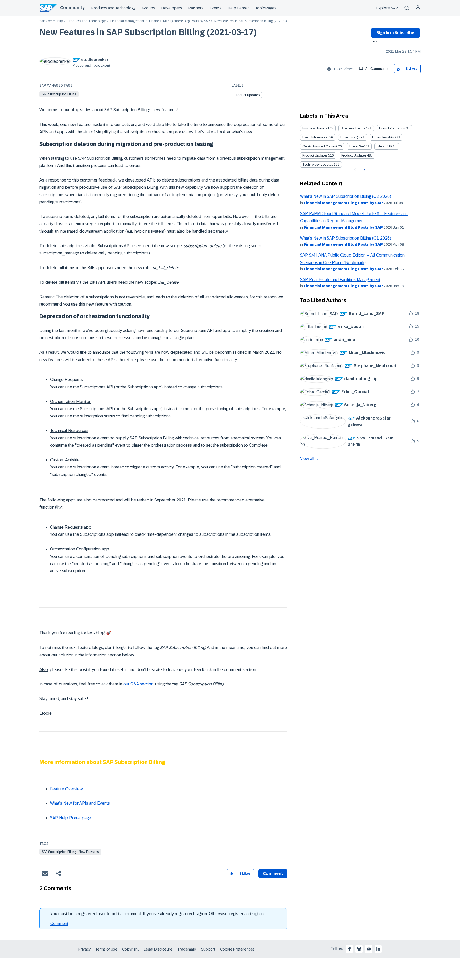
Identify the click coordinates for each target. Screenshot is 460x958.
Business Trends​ (353, 128)
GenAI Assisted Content (319, 146)
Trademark (186, 949)
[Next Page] (363, 170)
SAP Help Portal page (70, 818)
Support (208, 949)
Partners (195, 8)
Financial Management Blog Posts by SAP (179, 21)
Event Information (392, 128)
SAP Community (51, 21)
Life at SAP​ (384, 146)
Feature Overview (66, 789)
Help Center (238, 8)
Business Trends (314, 128)
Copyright (130, 949)
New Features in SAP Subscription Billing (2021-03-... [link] (252, 21)
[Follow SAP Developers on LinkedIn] (378, 949)
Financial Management (127, 21)
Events (215, 8)
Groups (148, 8)
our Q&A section (138, 684)
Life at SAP (357, 146)
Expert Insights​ (383, 137)
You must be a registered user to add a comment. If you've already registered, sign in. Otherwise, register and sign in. (157, 913)
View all (307, 458)
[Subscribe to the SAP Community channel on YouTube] (369, 949)
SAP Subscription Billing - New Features (70, 852)
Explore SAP (387, 8)
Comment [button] (273, 873)
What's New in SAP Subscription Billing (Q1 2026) (345, 238)
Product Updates (247, 95)
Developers (171, 8)
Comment (59, 923)
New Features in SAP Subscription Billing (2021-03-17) (148, 32)
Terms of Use (106, 949)
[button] (398, 68)
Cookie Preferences (237, 949)
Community (72, 7)
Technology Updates (317, 164)
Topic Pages (265, 8)
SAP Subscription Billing (59, 94)
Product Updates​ (353, 155)
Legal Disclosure (158, 949)
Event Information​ (315, 137)
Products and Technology (113, 8)
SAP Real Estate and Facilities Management (340, 279)
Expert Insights (351, 137)
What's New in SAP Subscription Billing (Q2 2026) (345, 196)
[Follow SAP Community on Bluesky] (359, 949)
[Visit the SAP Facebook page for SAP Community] (349, 949)
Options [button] (374, 41)
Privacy (84, 949)
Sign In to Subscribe (395, 33)
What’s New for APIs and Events (80, 803)
